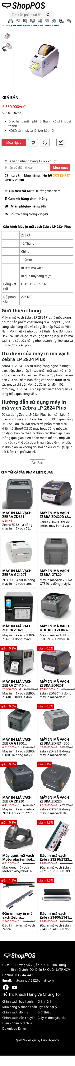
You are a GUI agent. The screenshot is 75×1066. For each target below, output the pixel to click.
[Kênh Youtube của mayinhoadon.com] (14, 987)
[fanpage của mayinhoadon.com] (5, 987)
